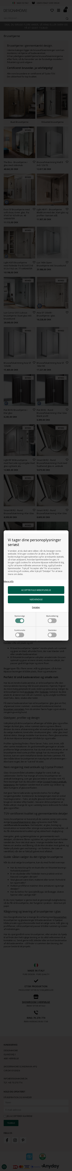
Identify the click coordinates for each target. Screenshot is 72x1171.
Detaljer (36, 607)
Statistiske (52, 630)
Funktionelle (19, 630)
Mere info (9, 581)
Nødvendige (20, 616)
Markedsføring (52, 616)
